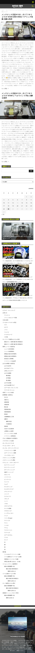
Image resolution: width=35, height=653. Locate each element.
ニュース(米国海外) (9, 351)
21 (22, 206)
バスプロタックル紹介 (8, 441)
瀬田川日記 (9, 421)
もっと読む (4, 88)
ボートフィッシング (9, 469)
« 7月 (3, 214)
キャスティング (8, 486)
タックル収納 (7, 508)
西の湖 (6, 407)
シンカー (6, 525)
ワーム (6, 527)
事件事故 (8, 375)
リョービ (6, 332)
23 (31, 206)
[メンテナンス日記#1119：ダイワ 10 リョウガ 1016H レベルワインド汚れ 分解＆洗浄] (17, 109)
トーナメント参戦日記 (10, 436)
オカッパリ (7, 474)
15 (26, 203)
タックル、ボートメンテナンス (11, 448)
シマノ (6, 329)
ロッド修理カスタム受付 (9, 583)
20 (17, 206)
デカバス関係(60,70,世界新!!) (10, 438)
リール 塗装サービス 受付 (9, 573)
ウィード (6, 482)
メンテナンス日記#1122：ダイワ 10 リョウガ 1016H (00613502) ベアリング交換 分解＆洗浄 (17, 17)
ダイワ (2, 22)
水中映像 (8, 378)
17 (4, 206)
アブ (5, 325)
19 (13, 206)
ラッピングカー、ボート (9, 445)
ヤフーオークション (9, 390)
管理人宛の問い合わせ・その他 (12, 561)
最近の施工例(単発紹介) (12, 569)
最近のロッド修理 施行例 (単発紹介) (13, 341)
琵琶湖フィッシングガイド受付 (11, 593)
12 (13, 203)
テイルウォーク (8, 334)
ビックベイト (7, 479)
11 (8, 203)
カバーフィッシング (9, 465)
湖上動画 (8, 380)
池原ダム (6, 399)
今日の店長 (5, 320)
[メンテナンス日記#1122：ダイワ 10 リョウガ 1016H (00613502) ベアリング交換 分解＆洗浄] (17, 30)
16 (31, 203)
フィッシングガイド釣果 (10, 433)
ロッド (6, 540)
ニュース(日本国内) (9, 349)
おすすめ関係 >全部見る (9, 363)
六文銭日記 (9, 424)
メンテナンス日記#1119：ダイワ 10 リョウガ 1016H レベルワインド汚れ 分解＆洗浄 (17, 95)
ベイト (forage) (8, 518)
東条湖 (6, 426)
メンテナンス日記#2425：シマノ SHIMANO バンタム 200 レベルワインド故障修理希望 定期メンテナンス (18, 279)
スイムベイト (7, 496)
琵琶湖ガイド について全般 (11, 559)
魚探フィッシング (8, 472)
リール (6, 537)
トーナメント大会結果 (10, 361)
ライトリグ (7, 520)
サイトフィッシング (9, 467)
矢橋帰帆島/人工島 (9, 416)
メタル (6, 503)
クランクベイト (8, 491)
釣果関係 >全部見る (8, 395)
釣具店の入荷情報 (8, 358)
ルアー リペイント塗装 (10, 453)
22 (26, 206)
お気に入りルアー (8, 370)
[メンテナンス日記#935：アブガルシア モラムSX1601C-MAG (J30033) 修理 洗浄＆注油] (17, 231)
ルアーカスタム (8, 535)
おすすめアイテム (8, 368)
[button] (32, 6)
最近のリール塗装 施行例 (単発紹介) (13, 344)
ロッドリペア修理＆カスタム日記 (11, 339)
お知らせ (5, 312)
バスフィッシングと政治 (9, 457)
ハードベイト (7, 477)
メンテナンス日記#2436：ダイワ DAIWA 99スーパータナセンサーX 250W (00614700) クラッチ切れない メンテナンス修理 (18, 261)
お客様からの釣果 (8, 431)
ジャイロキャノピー (9, 455)
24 (4, 209)
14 (22, 203)
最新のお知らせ (12, 571)
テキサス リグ (7, 511)
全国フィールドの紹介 (8, 392)
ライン (6, 523)
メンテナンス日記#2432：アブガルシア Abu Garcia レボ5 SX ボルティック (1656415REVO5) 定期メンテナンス (17, 298)
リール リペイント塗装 (10, 450)
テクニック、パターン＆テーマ (11, 462)
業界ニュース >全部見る (9, 346)
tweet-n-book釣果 (9, 428)
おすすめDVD (7, 366)
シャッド (6, 494)
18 (8, 206)
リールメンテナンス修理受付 (10, 564)
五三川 (6, 397)
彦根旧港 (6, 402)
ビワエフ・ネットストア (9, 310)
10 (4, 203)
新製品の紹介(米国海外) (10, 356)
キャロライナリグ (8, 489)
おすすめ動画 (7, 373)
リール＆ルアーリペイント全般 (12, 554)
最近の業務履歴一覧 (9, 566)
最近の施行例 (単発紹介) (12, 578)
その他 (6, 337)
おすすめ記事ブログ (9, 385)
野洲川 (6, 414)
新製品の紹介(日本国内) (10, 354)
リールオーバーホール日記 (9, 322)
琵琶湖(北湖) (7, 409)
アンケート (7, 315)
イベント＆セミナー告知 (10, 317)
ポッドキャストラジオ (8, 443)
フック (6, 515)
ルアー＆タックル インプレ (11, 387)
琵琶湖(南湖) (7, 412)
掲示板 (4, 552)
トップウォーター (8, 513)
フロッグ (6, 498)
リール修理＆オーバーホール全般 (12, 556)
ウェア (6, 484)
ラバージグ (7, 532)
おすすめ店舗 (7, 383)
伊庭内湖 (6, 404)
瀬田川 (6, 419)
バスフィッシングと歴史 (9, 460)
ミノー (6, 501)
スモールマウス (8, 506)
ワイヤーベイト (8, 530)
